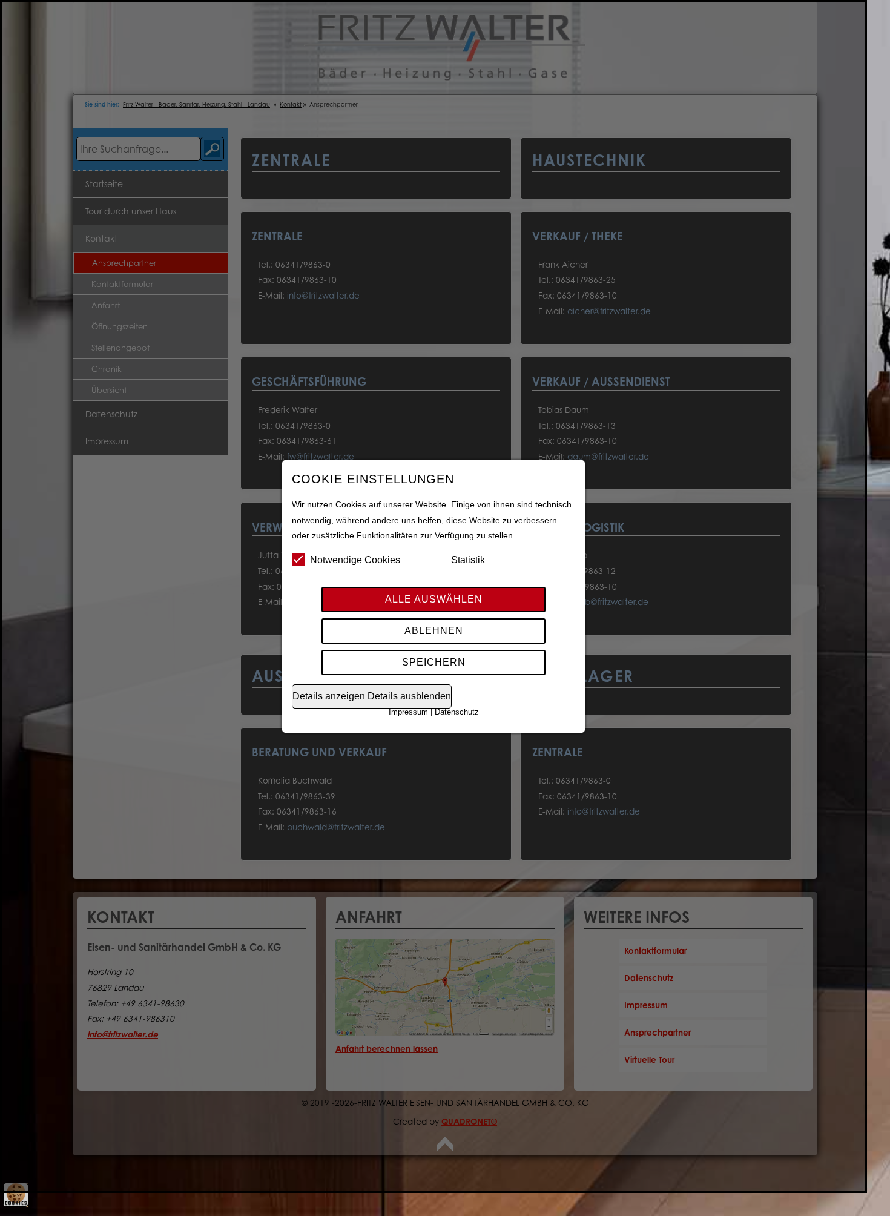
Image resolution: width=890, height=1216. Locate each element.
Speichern (434, 662)
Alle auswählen (434, 599)
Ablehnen (433, 631)
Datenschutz (457, 711)
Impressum (408, 711)
